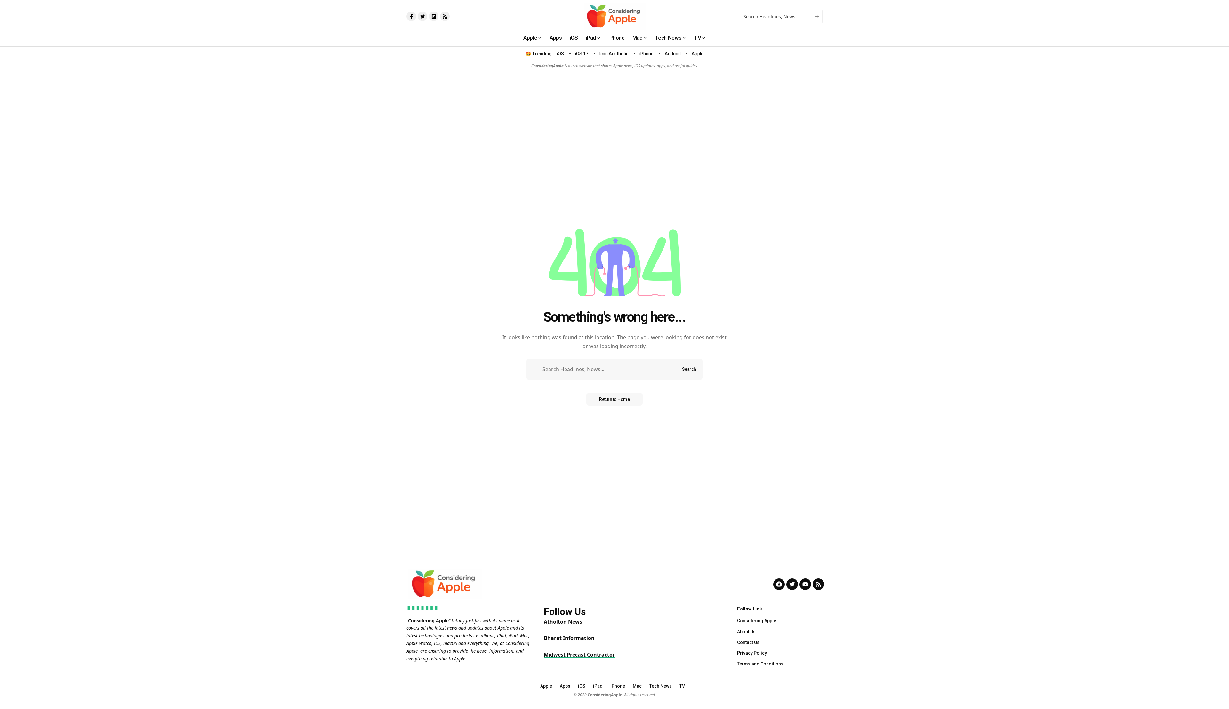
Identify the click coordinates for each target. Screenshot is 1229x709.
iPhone (646, 54)
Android (673, 54)
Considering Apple (428, 620)
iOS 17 (581, 54)
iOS (560, 54)
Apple (697, 54)
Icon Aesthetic (613, 54)
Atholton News (563, 621)
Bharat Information (569, 637)
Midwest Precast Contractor (579, 654)
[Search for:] (607, 369)
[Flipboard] (433, 16)
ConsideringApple (605, 694)
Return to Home (614, 399)
